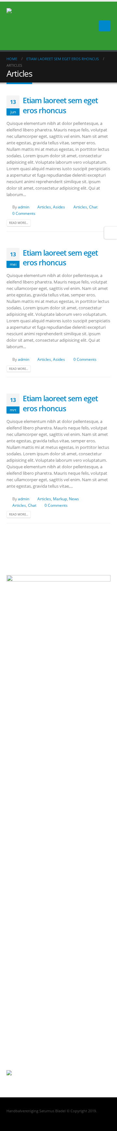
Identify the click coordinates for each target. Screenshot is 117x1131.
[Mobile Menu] (104, 25)
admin (23, 206)
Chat (93, 206)
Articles (44, 206)
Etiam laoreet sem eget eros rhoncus (60, 105)
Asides (59, 206)
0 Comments (23, 213)
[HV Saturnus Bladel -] (17, 26)
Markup (60, 498)
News (74, 498)
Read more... (18, 223)
